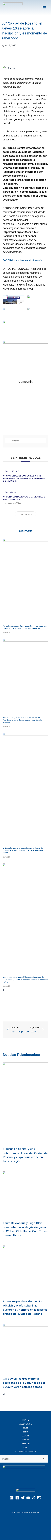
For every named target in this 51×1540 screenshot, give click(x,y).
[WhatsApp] (34, 1498)
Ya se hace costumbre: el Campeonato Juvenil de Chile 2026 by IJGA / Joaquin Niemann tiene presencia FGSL (25, 979)
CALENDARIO (25, 1423)
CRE (25, 1447)
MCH (25, 1427)
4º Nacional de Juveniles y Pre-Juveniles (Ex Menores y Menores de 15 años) (24, 478)
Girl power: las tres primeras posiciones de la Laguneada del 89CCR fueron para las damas (24, 1382)
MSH (25, 1431)
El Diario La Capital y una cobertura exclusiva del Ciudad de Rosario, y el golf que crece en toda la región (23, 850)
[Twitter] (23, 1498)
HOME (25, 1419)
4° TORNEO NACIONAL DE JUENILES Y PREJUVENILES (24, 498)
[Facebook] (17, 1498)
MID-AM (26, 1439)
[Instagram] (12, 1498)
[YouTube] (28, 1498)
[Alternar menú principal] (44, 7)
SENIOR (26, 1443)
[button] (3, 393)
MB (38, 1512)
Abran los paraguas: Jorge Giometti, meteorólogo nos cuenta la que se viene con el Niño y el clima (25, 627)
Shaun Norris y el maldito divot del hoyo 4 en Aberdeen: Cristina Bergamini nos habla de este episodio (22, 720)
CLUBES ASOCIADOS (25, 1451)
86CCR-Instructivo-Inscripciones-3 (22, 260)
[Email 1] (39, 1498)
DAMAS (25, 1435)
